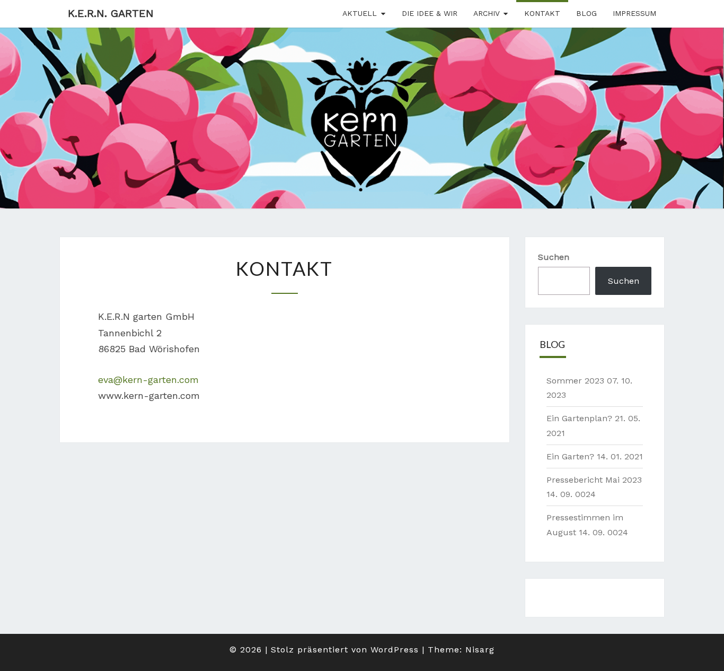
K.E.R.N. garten (111, 13)
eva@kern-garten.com (148, 379)
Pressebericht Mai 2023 (594, 480)
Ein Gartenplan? (579, 418)
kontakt (542, 13)
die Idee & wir (429, 13)
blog (586, 13)
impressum (634, 13)
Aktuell (359, 13)
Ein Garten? (570, 456)
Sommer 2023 (575, 381)
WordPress (394, 649)
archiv (486, 13)
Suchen (553, 257)
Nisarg (480, 649)
